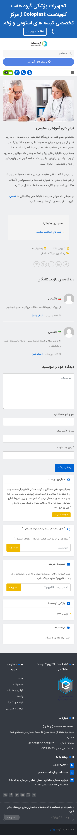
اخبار (43, 253)
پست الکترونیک (65, 431)
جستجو (13, 547)
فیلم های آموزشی (14, 703)
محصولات (18, 684)
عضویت (13, 587)
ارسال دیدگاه (64, 467)
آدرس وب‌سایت (65, 447)
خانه (20, 678)
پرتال (52, 829)
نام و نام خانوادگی (64, 414)
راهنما (20, 696)
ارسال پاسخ (37, 315)
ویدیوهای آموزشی (37, 62)
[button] (29, 72)
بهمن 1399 (62, 614)
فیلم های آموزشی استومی (49, 232)
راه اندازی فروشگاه (56, 253)
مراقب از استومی (14, 709)
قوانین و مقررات (15, 690)
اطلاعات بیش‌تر (35, 31)
